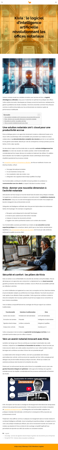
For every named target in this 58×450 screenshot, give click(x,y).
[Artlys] (30, 2)
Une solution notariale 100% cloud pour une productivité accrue (22, 117)
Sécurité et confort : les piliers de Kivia (15, 121)
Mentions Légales (38, 446)
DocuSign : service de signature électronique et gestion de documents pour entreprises (30, 435)
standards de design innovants (13, 409)
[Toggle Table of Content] (38, 115)
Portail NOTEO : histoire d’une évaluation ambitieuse (19, 438)
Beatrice (25, 41)
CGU (30, 446)
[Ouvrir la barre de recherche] (2, 2)
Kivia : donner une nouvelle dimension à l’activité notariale (20, 119)
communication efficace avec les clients (22, 230)
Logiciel (7, 433)
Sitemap (25, 446)
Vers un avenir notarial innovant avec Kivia (16, 123)
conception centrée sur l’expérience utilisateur (17, 162)
